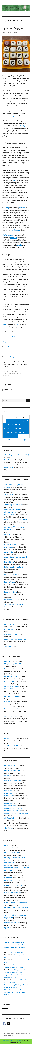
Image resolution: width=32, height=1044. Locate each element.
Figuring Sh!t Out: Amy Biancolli (15, 519)
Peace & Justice (9, 582)
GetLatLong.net (9, 880)
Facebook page (9, 629)
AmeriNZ (7, 661)
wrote (10, 81)
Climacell (7, 865)
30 (12, 436)
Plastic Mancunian (10, 990)
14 (4, 428)
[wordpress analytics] (16, 1008)
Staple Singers (11, 357)
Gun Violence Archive (11, 746)
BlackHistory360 (8, 235)
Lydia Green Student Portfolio (14, 567)
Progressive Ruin (10, 805)
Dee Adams (8, 669)
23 (12, 432)
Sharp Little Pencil (10, 716)
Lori (5, 985)
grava (15, 116)
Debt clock (8, 878)
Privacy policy (9, 467)
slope (6, 975)
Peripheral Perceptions (12, 709)
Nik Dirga (7, 701)
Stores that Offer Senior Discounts (16, 908)
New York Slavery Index (12, 893)
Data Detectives (9, 624)
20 (28, 428)
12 (23, 425)
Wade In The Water (17, 373)
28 (4, 436)
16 (12, 428)
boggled (4, 373)
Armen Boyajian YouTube (13, 505)
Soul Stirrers (10, 347)
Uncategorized (15, 371)
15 (8, 428)
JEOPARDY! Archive (11, 634)
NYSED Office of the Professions (15, 903)
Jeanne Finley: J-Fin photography (16, 557)
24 (16, 432)
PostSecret (8, 803)
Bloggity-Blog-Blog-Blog (13, 664)
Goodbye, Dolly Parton (18, 952)
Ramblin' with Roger (8, 1033)
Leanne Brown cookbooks (13, 885)
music (10, 373)
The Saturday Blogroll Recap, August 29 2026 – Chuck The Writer (14, 944)
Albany (6, 845)
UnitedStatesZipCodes (12, 923)
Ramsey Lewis (7, 352)
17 (16, 428)
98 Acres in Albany (10, 766)
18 (20, 428)
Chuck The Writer (10, 512)
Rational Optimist (10, 592)
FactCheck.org (9, 738)
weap (22, 116)
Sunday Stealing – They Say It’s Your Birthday (14, 992)
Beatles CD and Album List (13, 771)
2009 (18, 324)
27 (27, 432)
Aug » (24, 440)
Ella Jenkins (6, 342)
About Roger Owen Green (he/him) (16, 455)
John (13, 262)
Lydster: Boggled (13, 28)
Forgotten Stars (9, 681)
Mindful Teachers (10, 574)
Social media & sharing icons (12, 1040)
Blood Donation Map (11, 853)
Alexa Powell (8, 495)
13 (27, 425)
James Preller (9, 552)
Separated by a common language (16, 813)
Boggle (24, 371)
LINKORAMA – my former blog (15, 639)
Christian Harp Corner (12, 509)
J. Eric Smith (8, 547)
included (22, 208)
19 (24, 428)
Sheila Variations (10, 818)
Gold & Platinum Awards (12, 781)
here (4, 324)
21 (4, 432)
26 (24, 432)
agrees (15, 180)
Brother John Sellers (9, 337)
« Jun (8, 440)
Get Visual (7, 534)
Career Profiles (9, 863)
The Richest (8, 828)
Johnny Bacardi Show (11, 686)
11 (19, 425)
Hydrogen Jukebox (10, 544)
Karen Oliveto (9, 562)
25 (20, 432)
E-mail (6, 460)
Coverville (7, 776)
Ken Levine (8, 791)
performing (16, 230)
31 (16, 436)
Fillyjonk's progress (11, 676)
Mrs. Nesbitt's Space (11, 689)
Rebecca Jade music (11, 599)
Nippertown (8, 796)
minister (13, 237)
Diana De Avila (9, 514)
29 (8, 436)
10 (16, 425)
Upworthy (7, 928)
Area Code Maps (9, 848)
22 (8, 432)
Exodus (19, 245)
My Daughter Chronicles (12, 696)
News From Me (9, 793)
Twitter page (8, 647)
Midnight (22, 126)
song (7, 208)
